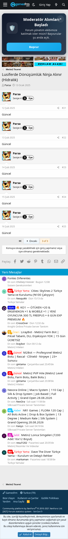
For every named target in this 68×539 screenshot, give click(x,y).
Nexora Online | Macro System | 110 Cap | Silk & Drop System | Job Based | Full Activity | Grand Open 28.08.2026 (36, 394)
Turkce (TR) (29, 492)
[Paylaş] (58, 108)
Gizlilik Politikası (50, 498)
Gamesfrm (11, 492)
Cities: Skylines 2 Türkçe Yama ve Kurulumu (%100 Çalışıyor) (35, 293)
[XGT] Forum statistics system (23, 511)
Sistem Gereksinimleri (20, 285)
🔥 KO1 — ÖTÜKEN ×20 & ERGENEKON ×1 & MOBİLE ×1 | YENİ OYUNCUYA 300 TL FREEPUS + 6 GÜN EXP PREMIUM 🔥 (35, 313)
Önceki (33, 241)
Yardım (6, 501)
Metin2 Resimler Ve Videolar (23, 446)
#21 (64, 108)
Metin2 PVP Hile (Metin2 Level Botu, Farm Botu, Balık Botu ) (35, 375)
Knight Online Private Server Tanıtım (28, 326)
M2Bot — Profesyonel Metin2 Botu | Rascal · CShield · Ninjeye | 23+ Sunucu (35, 356)
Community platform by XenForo (33, 508)
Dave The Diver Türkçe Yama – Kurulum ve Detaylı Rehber (34, 453)
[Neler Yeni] (56, 4)
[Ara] (63, 4)
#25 (64, 226)
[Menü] (5, 4)
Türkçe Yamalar (16, 302)
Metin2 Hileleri (16, 347)
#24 (64, 196)
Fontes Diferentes (19, 278)
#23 (64, 167)
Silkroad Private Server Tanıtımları (26, 405)
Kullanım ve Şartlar (28, 498)
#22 (64, 137)
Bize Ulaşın (9, 498)
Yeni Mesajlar (12, 272)
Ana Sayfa (18, 501)
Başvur (34, 47)
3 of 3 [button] (45, 241)
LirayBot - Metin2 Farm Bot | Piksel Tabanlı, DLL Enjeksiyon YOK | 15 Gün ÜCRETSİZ (36, 336)
